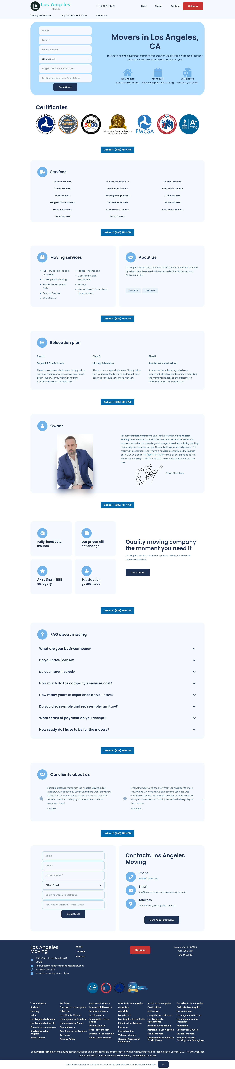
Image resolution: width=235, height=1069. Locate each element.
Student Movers (172, 181)
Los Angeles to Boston (189, 1015)
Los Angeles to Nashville (131, 1019)
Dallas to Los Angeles (188, 1007)
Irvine (33, 1015)
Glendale (123, 1011)
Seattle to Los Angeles (101, 1033)
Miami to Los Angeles (130, 1023)
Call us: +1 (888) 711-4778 (117, 149)
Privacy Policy (67, 1039)
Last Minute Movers (117, 202)
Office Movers (172, 195)
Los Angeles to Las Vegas (99, 1020)
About (79, 946)
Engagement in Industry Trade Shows (160, 1039)
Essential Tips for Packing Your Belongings (190, 1039)
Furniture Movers (62, 209)
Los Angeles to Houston (73, 1019)
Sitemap (80, 956)
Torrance (65, 1035)
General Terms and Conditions (129, 1040)
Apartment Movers (172, 209)
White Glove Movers (117, 181)
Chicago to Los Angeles (73, 1007)
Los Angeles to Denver (42, 1019)
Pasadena (182, 1025)
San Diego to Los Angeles (39, 1032)
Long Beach (124, 1015)
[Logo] (50, 6)
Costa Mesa (154, 1007)
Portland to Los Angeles (160, 1029)
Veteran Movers (62, 181)
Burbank (35, 1007)
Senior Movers (62, 188)
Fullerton (64, 1011)
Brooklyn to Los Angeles (190, 1003)
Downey (35, 1011)
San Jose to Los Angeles (73, 1031)
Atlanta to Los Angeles (130, 1003)
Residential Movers (117, 188)
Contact (80, 951)
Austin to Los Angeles (159, 1003)
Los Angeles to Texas (71, 1023)
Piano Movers (62, 195)
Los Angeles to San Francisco (187, 1020)
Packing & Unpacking (117, 195)
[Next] (203, 800)
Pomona (123, 1027)
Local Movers (117, 216)
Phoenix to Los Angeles (43, 1027)
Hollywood (153, 1011)
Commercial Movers (117, 209)
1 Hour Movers (62, 216)
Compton (123, 1007)
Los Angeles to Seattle (42, 1023)
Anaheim (64, 1003)
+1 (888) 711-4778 (105, 6)
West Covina (37, 1037)
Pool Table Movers (172, 188)
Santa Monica (126, 1031)
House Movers (172, 202)
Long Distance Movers (62, 202)
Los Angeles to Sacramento (155, 1020)
